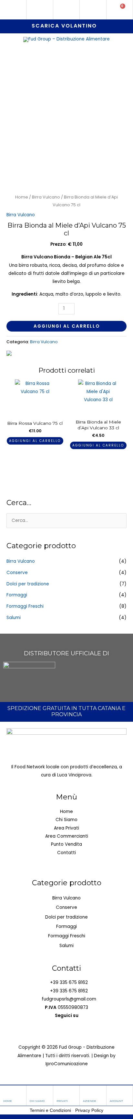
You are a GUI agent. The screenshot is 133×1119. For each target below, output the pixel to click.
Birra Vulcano (46, 197)
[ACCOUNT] (114, 1092)
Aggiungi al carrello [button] (35, 440)
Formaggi (16, 595)
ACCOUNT (116, 1100)
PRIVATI (62, 1100)
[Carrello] (119, 9)
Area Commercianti (66, 836)
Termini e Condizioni (50, 1110)
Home (21, 197)
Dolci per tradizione (27, 584)
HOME (7, 1100)
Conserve (17, 573)
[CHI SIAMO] (33, 1092)
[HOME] (7, 1092)
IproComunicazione (67, 1064)
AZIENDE (89, 1100)
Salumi (13, 618)
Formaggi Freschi (25, 606)
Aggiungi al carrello (67, 326)
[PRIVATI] (60, 1092)
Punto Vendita (66, 844)
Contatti (66, 853)
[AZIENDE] (87, 1092)
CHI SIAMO (37, 1100)
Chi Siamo (66, 820)
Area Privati (66, 828)
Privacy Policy (89, 1110)
